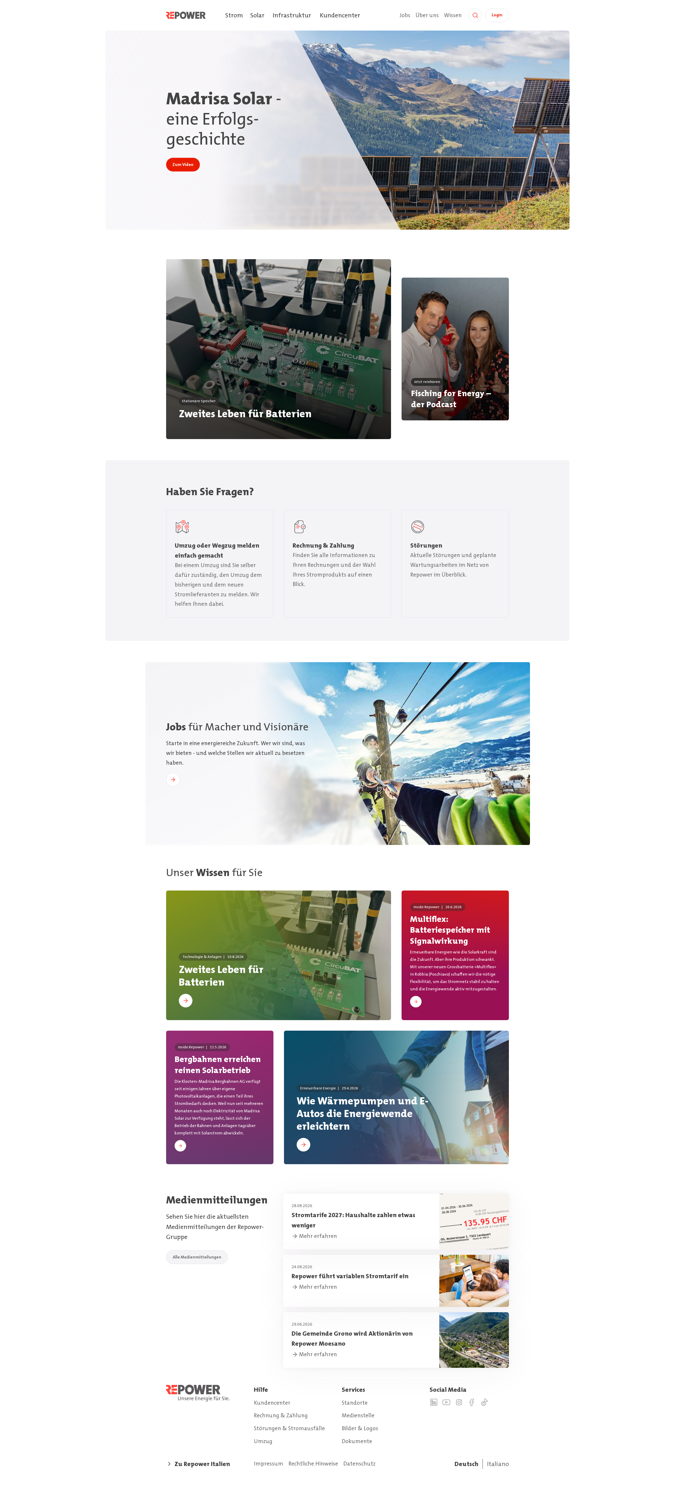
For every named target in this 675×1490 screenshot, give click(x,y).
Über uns (427, 15)
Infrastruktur (292, 15)
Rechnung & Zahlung (281, 1415)
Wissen (453, 15)
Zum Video (183, 164)
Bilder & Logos (360, 1428)
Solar (257, 15)
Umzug (263, 1441)
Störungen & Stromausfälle (289, 1428)
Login (497, 15)
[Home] (195, 15)
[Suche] (475, 15)
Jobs (404, 15)
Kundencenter (340, 15)
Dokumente (357, 1441)
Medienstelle (358, 1415)
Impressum (268, 1463)
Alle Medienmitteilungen (197, 1257)
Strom (234, 15)
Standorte (355, 1403)
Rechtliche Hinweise (313, 1463)
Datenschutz (359, 1463)
